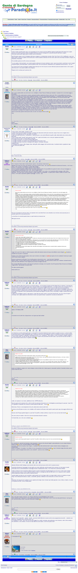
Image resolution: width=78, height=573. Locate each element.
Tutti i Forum (6, 31)
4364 (32, 531)
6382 (29, 554)
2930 (32, 383)
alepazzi (7, 533)
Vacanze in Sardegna (8, 33)
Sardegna (33, 550)
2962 (28, 159)
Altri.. (39, 560)
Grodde (7, 462)
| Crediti (11, 567)
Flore (7, 89)
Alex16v (7, 46)
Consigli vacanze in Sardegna (11, 35)
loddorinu (7, 282)
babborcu (7, 160)
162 (31, 229)
